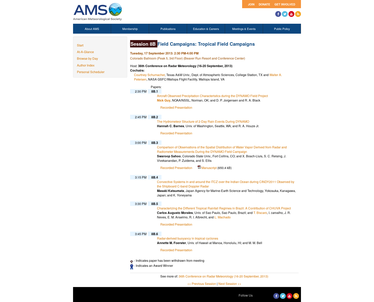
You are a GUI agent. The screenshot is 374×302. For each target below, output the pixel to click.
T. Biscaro (260, 212)
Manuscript (209, 167)
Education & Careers (206, 29)
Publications (168, 29)
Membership (130, 29)
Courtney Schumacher (149, 75)
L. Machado (222, 217)
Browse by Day (87, 58)
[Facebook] (278, 14)
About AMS (92, 29)
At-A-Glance (85, 52)
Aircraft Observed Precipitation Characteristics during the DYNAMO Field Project (212, 96)
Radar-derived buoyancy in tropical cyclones (187, 238)
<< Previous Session (201, 283)
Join (251, 4)
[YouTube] (291, 14)
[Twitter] (285, 14)
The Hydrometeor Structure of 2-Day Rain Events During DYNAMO (203, 121)
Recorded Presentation (176, 107)
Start (80, 45)
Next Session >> (229, 283)
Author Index (85, 65)
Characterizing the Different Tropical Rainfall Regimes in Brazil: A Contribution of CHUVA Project (224, 208)
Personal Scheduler (90, 72)
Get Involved (284, 4)
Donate (264, 4)
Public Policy (282, 29)
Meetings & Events (244, 29)
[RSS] (298, 14)
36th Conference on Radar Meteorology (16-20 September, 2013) (223, 276)
